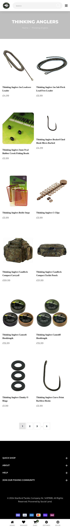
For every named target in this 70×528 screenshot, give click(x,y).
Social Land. (46, 501)
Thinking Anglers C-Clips (48, 212)
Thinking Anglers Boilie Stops (16, 212)
